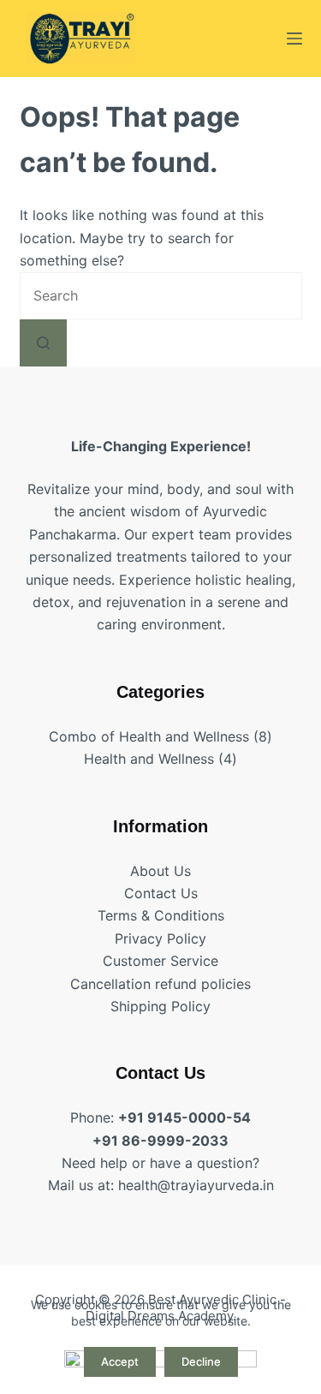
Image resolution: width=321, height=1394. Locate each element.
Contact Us (161, 893)
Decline (201, 1361)
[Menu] (294, 38)
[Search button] (43, 342)
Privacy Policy (160, 938)
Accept (120, 1361)
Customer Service (160, 960)
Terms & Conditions (161, 915)
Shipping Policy (160, 1006)
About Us (160, 870)
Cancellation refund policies (160, 983)
